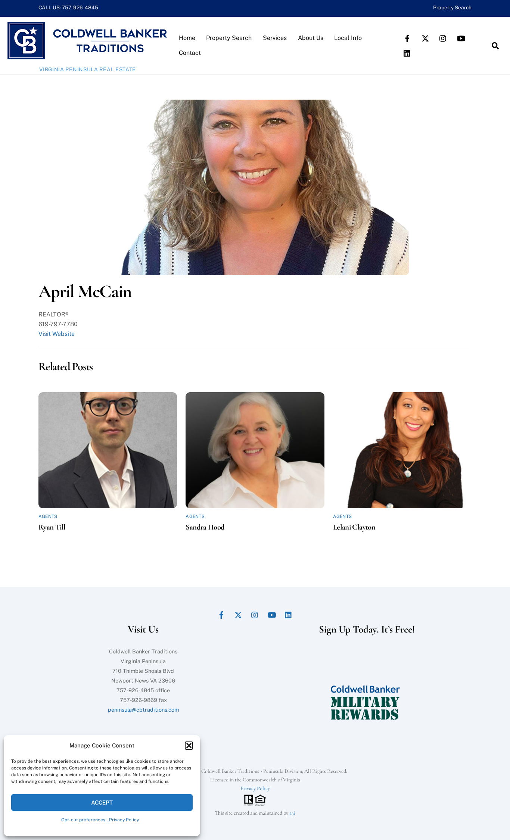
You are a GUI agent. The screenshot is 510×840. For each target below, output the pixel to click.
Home (187, 37)
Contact (190, 52)
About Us (310, 37)
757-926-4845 (80, 7)
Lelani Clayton (354, 527)
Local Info (348, 37)
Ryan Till (51, 527)
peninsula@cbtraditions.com (143, 709)
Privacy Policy (124, 819)
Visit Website (56, 333)
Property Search (452, 7)
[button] (189, 745)
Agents (47, 516)
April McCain (84, 291)
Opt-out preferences (83, 819)
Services (275, 37)
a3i (292, 813)
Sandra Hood (205, 527)
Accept (102, 802)
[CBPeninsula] (87, 56)
